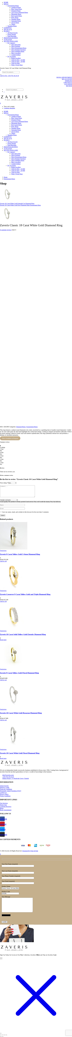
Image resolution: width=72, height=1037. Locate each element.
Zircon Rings (15, 22)
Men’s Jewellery (16, 53)
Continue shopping (9, 108)
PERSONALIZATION (11, 38)
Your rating (4, 483)
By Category (11, 43)
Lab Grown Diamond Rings (19, 12)
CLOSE (4, 922)
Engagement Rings (13, 5)
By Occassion (12, 56)
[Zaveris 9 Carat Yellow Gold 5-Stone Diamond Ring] (13, 549)
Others (13, 24)
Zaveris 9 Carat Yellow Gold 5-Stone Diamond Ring (20, 554)
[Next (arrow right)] (2, 1036)
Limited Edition (16, 55)
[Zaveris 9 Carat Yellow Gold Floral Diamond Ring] (13, 667)
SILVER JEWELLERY (11, 41)
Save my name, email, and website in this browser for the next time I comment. (25, 512)
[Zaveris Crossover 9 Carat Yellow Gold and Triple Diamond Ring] (13, 589)
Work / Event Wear (17, 65)
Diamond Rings (16, 11)
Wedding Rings (12, 26)
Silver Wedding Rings (17, 51)
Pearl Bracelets (12, 36)
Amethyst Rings (16, 7)
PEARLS (6, 31)
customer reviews (5, 230)
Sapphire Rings (15, 19)
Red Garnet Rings (16, 16)
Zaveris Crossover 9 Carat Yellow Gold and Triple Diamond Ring (25, 594)
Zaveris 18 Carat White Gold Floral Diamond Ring (19, 753)
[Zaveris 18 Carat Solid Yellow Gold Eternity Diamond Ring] (13, 629)
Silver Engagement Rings (18, 48)
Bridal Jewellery (16, 58)
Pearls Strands (12, 34)
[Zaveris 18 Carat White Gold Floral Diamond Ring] (13, 748)
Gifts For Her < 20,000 (18, 61)
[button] (9, 75)
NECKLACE (8, 29)
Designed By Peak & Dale (30, 851)
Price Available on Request (10, 438)
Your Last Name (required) (10, 871)
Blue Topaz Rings (16, 9)
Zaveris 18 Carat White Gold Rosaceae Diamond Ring (21, 713)
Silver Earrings (15, 46)
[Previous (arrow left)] (1, 1036)
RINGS (6, 4)
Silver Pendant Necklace (18, 50)
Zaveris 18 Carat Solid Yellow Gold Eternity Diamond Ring (23, 634)
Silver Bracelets (16, 44)
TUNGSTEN (8, 39)
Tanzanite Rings (16, 21)
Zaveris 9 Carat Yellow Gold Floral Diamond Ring (19, 673)
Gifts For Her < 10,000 (18, 60)
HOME (6, 2)
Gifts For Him (15, 63)
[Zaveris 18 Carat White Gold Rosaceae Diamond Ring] (13, 707)
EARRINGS (7, 28)
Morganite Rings (16, 14)
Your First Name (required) (10, 864)
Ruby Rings (14, 17)
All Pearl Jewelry (13, 33)
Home (5, 177)
